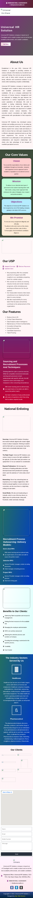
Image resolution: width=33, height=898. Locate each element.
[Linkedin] (16, 887)
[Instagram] (21, 887)
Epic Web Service (20, 896)
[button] (31, 11)
